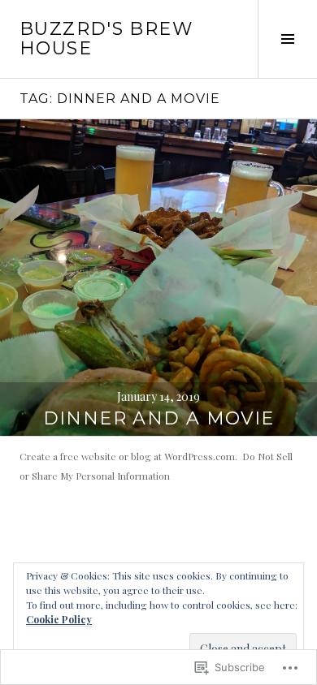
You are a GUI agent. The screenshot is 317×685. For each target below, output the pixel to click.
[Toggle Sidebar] (287, 39)
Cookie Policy (59, 619)
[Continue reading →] (158, 277)
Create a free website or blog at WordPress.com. (128, 456)
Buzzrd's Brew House (106, 38)
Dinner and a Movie (159, 418)
